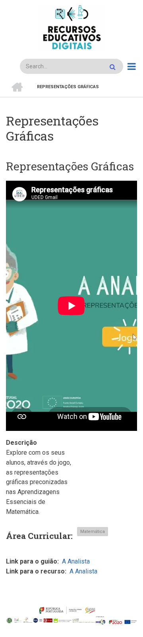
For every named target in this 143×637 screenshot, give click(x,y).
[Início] (71, 28)
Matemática (92, 531)
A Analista (76, 561)
